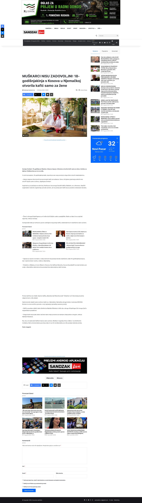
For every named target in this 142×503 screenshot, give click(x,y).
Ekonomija (60, 41)
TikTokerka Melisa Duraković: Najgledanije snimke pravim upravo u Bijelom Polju (55, 432)
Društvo (49, 41)
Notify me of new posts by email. (32, 486)
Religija (74, 41)
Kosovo (60, 378)
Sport (75, 28)
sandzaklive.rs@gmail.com (101, 500)
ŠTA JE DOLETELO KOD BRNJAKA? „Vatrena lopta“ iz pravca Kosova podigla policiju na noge (75, 245)
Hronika (54, 41)
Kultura (89, 41)
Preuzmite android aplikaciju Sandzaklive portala (54, 356)
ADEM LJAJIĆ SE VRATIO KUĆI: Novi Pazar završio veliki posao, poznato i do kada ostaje (110, 101)
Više (99, 28)
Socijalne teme (81, 41)
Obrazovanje (68, 41)
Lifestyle (91, 28)
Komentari (115, 51)
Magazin (82, 28)
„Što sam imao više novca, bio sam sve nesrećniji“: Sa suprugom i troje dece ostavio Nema (32, 412)
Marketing (116, 500)
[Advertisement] (54, 59)
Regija (63, 28)
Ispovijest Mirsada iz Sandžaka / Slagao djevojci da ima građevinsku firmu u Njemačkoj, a (32, 432)
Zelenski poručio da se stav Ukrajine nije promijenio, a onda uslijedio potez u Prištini (76, 412)
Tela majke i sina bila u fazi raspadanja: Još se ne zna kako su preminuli (109, 127)
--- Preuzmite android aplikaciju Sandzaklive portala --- (54, 140)
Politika (43, 41)
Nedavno (95, 51)
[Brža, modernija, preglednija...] (54, 365)
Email (24, 473)
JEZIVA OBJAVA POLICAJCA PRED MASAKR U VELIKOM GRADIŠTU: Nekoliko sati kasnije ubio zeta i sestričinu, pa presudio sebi (110, 79)
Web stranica (59, 473)
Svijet (69, 28)
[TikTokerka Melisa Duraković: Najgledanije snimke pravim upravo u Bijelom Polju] (55, 423)
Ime (23, 466)
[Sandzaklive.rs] (33, 32)
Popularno (105, 51)
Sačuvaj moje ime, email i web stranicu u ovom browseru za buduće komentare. (45, 480)
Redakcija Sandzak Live (29, 90)
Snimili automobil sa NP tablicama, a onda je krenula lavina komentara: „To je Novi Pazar (55, 412)
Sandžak (48, 28)
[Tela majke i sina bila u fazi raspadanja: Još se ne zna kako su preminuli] (95, 128)
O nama (111, 500)
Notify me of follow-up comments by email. (35, 483)
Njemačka (50, 378)
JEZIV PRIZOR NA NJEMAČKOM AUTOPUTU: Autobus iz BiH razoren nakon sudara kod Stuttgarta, (77, 432)
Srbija (56, 28)
